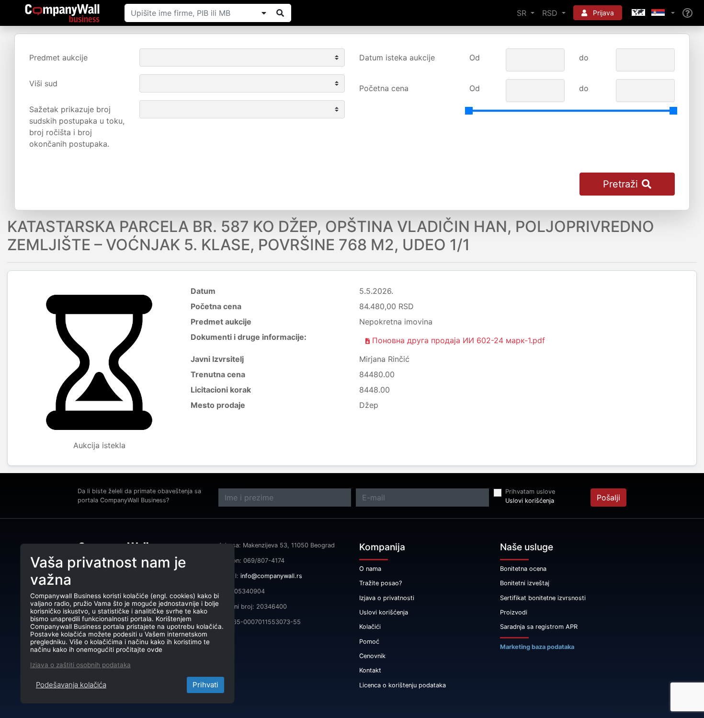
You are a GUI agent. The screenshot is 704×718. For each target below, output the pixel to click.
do (584, 57)
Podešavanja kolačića (71, 684)
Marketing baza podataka (537, 646)
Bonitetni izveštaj (524, 583)
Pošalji (608, 497)
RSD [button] (551, 13)
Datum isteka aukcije (397, 57)
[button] (652, 13)
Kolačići (370, 626)
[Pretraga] (280, 13)
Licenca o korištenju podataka (402, 685)
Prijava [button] (602, 13)
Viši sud (43, 83)
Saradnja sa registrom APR (539, 626)
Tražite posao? (380, 583)
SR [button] (523, 13)
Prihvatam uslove (530, 491)
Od (474, 57)
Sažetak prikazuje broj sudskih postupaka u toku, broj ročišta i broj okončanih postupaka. (77, 126)
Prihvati (205, 684)
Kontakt (370, 670)
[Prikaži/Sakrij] (264, 13)
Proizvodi (513, 612)
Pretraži (620, 184)
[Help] (687, 13)
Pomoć (369, 641)
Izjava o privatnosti (386, 598)
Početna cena (384, 88)
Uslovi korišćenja (529, 500)
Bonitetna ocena (523, 568)
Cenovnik (372, 656)
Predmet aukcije (58, 57)
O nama (370, 568)
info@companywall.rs (271, 575)
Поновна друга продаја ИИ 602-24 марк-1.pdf (457, 340)
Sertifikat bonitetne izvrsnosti (543, 598)
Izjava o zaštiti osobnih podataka (80, 665)
